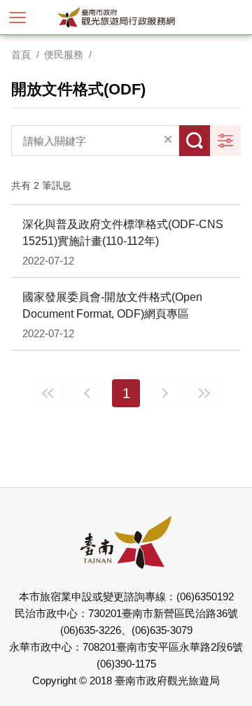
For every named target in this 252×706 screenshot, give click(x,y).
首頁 (21, 54)
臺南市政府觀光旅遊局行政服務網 (140, 17)
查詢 (194, 140)
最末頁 (204, 393)
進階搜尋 (225, 140)
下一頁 (164, 393)
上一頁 (88, 393)
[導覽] (17, 17)
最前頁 (48, 393)
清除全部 (168, 140)
